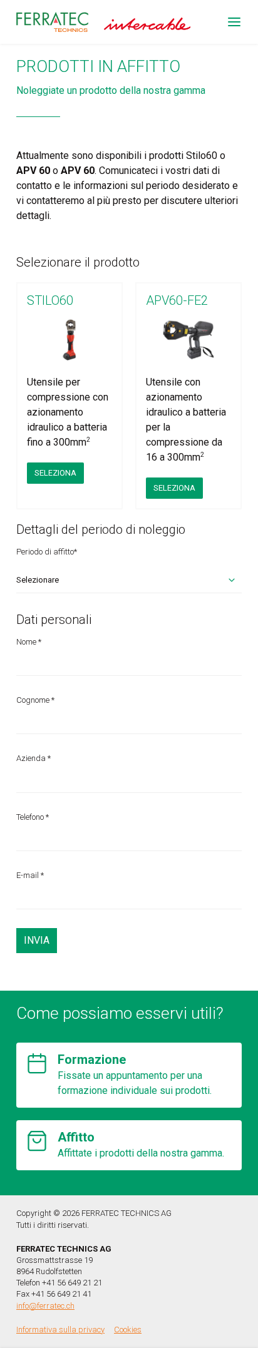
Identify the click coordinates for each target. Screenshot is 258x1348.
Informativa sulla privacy (60, 1329)
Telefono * (32, 817)
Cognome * (35, 700)
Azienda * (33, 758)
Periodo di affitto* (46, 551)
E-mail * (30, 875)
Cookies (128, 1329)
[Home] (52, 22)
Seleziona (55, 472)
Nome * (28, 641)
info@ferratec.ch (45, 1305)
